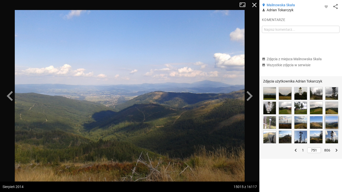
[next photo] (249, 96)
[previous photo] (10, 96)
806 (327, 150)
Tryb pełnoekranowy (244, 5)
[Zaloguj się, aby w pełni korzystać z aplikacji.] (326, 6)
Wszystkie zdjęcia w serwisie (288, 65)
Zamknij (254, 5)
